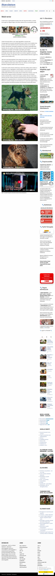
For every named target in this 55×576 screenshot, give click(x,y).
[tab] (42, 337)
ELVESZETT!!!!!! (43, 443)
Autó (38, 557)
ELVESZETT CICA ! (43, 445)
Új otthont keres (43, 442)
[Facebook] (50, 0)
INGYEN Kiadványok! (23, 547)
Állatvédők (22, 557)
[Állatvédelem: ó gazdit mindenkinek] (43, 355)
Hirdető (16, 10)
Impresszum (4, 574)
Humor (39, 554)
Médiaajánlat (14, 574)
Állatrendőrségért (23, 565)
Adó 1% (2, 10)
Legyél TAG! (22, 554)
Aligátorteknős (43, 421)
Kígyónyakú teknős (44, 424)
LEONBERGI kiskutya (44, 439)
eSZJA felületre (48, 60)
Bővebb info (46, 569)
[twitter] (51, 0)
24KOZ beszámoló (23, 567)
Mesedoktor (40, 560)
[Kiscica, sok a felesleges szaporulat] (43, 397)
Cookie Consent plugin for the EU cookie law (46, 573)
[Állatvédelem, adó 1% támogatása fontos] (43, 389)
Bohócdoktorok (22, 562)
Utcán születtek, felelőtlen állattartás (50, 348)
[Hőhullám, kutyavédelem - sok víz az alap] (43, 340)
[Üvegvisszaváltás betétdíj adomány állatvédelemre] (46, 179)
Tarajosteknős (43, 423)
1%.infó (21, 549)
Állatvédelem (8, 4)
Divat (39, 547)
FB (46, 10)
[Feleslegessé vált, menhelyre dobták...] (43, 404)
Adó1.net (21, 550)
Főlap (36, 10)
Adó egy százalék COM (42, 562)
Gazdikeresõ (22, 560)
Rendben (46, 572)
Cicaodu (48, 376)
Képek (20, 10)
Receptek (39, 550)
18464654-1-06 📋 (19, 35)
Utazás (39, 555)
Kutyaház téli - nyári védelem (50, 383)
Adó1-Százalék (22, 558)
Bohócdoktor (40, 565)
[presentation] (42, 337)
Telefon (39, 558)
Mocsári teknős (43, 420)
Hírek (6, 10)
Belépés (13, 0)
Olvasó (11, 10)
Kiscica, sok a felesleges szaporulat (49, 398)
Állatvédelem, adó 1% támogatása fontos (49, 391)
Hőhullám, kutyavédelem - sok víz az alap (50, 341)
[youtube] (52, 0)
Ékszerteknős (43, 418)
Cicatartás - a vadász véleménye (46, 514)
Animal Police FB (23, 555)
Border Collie (42, 440)
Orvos (21, 552)
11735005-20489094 (48, 111)
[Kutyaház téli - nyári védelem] (43, 382)
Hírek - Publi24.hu (23, 545)
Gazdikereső (42, 10)
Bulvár (39, 552)
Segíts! (25, 10)
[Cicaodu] (43, 376)
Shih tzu (41, 438)
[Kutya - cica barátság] (43, 363)
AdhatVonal (30, 10)
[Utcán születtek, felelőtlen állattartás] (43, 347)
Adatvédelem (9, 574)
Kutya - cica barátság (49, 363)
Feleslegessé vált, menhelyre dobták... (50, 405)
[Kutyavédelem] (43, 369)
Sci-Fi (39, 549)
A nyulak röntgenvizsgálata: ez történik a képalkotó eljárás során (46, 517)
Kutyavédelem (50, 369)
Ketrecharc (40, 563)
